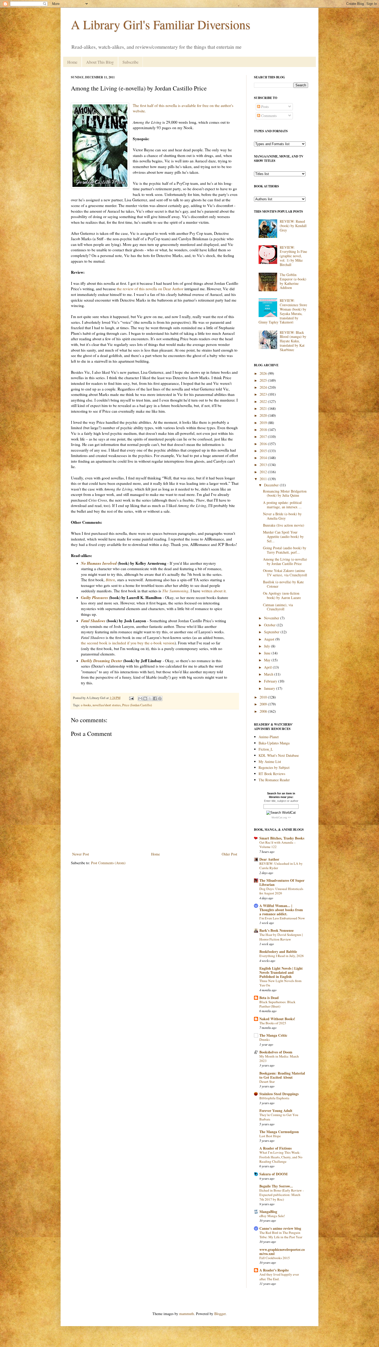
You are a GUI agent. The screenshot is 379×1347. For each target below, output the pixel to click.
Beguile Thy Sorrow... (276, 1186)
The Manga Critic (273, 1035)
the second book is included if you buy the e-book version (128, 642)
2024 (264, 387)
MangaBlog (268, 1211)
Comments (268, 115)
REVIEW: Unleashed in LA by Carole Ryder (281, 865)
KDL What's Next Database (279, 755)
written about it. (214, 590)
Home (72, 62)
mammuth (186, 1313)
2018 (264, 429)
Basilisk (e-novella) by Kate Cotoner (283, 584)
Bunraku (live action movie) (283, 525)
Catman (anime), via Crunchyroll (278, 607)
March (269, 674)
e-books (86, 705)
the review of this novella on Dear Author (150, 288)
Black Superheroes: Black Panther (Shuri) (277, 1004)
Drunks (264, 1039)
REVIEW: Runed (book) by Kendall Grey (293, 225)
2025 (264, 380)
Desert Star (267, 1081)
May (267, 660)
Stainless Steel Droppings (279, 1093)
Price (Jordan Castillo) (137, 705)
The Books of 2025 (272, 1023)
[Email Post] (131, 698)
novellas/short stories (107, 705)
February (271, 681)
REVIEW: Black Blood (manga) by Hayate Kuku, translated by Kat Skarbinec (293, 341)
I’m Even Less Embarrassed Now (282, 918)
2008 (264, 711)
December (272, 485)
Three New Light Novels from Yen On (280, 982)
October (270, 624)
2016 (264, 443)
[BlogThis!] (145, 698)
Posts (264, 106)
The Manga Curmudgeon (279, 1131)
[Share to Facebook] (155, 698)
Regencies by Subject (274, 767)
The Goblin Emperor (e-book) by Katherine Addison (293, 281)
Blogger (220, 1313)
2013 (264, 464)
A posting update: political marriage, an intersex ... (282, 504)
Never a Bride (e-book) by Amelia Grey (282, 516)
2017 (264, 436)
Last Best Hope (270, 1136)
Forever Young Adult (275, 1110)
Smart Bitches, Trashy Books (281, 838)
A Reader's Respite (274, 1270)
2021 (264, 408)
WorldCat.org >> (281, 817)
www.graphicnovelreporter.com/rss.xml (282, 1251)
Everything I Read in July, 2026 (281, 955)
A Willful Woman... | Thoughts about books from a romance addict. (281, 910)
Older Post (229, 854)
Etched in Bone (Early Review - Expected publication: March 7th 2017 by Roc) (281, 1195)
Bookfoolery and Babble (278, 951)
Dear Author (269, 859)
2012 (264, 471)
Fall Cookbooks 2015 (274, 1257)
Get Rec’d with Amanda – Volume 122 (277, 844)
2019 (264, 422)
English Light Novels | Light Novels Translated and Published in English (281, 972)
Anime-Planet (269, 736)
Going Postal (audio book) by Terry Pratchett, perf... (284, 550)
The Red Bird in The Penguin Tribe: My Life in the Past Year (280, 1234)
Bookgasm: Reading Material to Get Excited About (282, 1075)
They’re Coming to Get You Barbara (278, 1116)
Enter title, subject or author (281, 800)
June (267, 653)
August (269, 639)
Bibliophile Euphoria (274, 1098)
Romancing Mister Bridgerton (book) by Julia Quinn (285, 493)
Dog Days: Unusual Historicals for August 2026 (281, 890)
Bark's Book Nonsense (276, 930)
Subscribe (130, 62)
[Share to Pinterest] (159, 698)
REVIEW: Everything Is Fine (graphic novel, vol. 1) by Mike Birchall (293, 256)
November (272, 618)
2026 (264, 373)
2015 (264, 450)
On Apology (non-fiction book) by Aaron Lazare (282, 595)
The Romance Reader (274, 779)
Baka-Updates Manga (274, 743)
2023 (264, 394)
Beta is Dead (269, 997)
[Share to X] (150, 698)
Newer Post (80, 854)
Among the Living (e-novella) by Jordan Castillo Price (285, 561)
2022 (264, 401)
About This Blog (100, 62)
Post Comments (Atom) (108, 862)
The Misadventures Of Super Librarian (281, 882)
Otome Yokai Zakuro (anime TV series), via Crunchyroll (285, 572)
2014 (264, 457)
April (268, 667)
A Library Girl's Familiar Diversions (160, 24)
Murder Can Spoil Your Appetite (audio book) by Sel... (283, 536)
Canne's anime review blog (280, 1228)
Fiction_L (266, 749)
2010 (264, 697)
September (272, 631)
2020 (264, 415)
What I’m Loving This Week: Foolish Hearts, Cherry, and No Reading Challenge (280, 1157)
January (270, 688)
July (267, 646)
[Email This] (140, 698)
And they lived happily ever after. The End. (279, 1276)
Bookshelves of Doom (275, 1052)
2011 (264, 478)
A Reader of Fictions (275, 1148)
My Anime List (270, 761)
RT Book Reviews (272, 773)
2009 (264, 704)
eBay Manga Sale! (272, 1215)
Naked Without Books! (277, 1018)
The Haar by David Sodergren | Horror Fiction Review (281, 936)
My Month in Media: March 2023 (279, 1058)
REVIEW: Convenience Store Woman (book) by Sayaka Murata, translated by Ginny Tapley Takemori (283, 311)
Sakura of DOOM (273, 1174)
